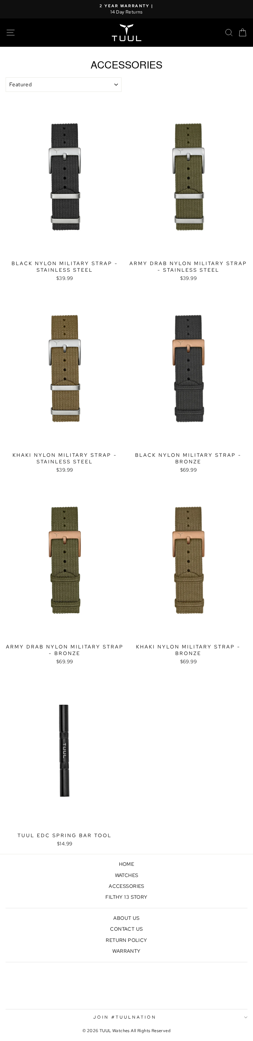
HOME (126, 864)
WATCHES (126, 875)
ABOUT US (126, 918)
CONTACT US (126, 928)
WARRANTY (126, 950)
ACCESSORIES (126, 886)
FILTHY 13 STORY (126, 896)
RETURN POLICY (126, 940)
